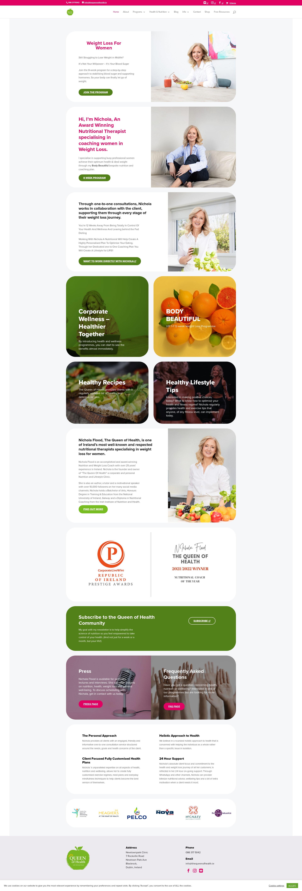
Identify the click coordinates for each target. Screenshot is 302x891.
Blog (176, 12)
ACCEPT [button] (292, 885)
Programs (137, 12)
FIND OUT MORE (93, 509)
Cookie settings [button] (276, 885)
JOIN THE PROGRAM (95, 92)
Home (116, 12)
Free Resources (222, 12)
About (126, 12)
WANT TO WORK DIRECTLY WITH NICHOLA (108, 261)
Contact (197, 12)
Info (184, 12)
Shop (207, 12)
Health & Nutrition (158, 12)
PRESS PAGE (90, 704)
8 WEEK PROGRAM (94, 178)
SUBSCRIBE (200, 621)
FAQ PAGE (174, 706)
